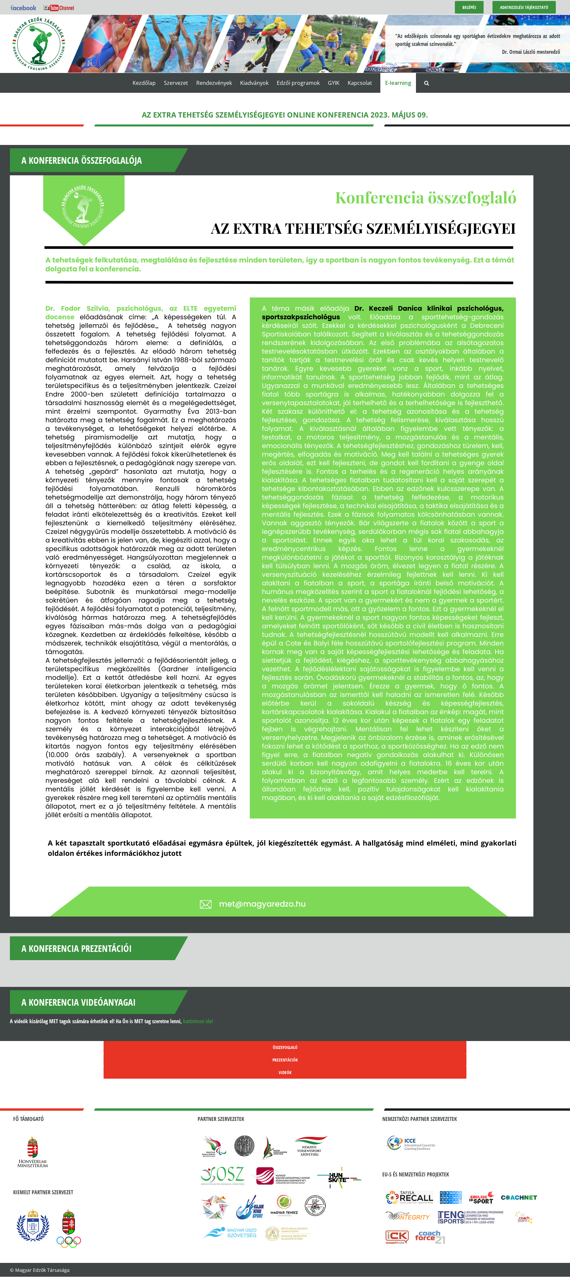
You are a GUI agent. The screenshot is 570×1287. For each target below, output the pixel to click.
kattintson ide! (198, 1021)
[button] (426, 83)
